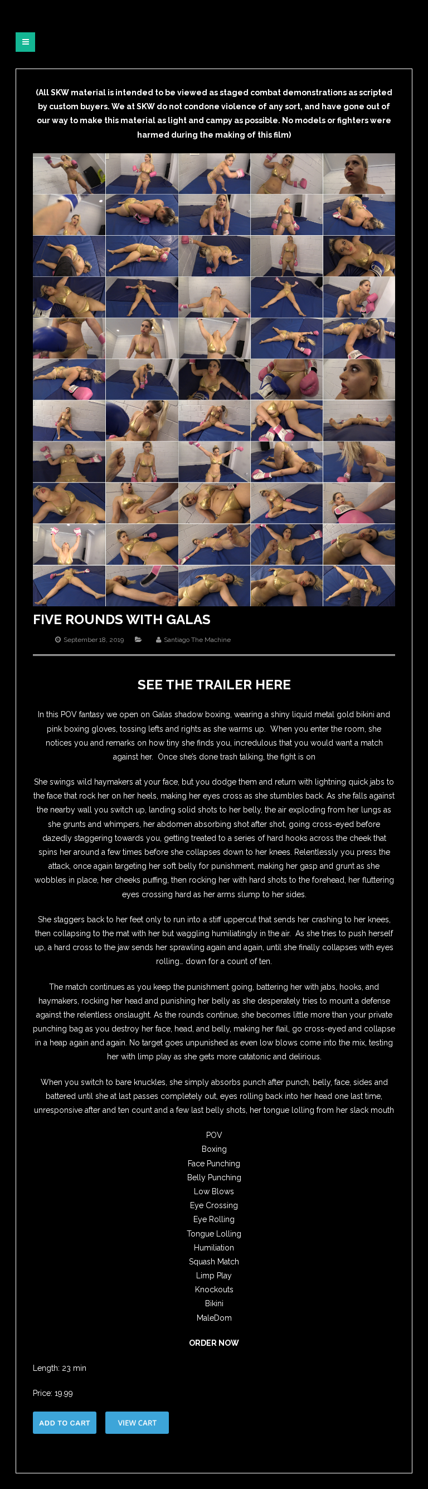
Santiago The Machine (197, 640)
